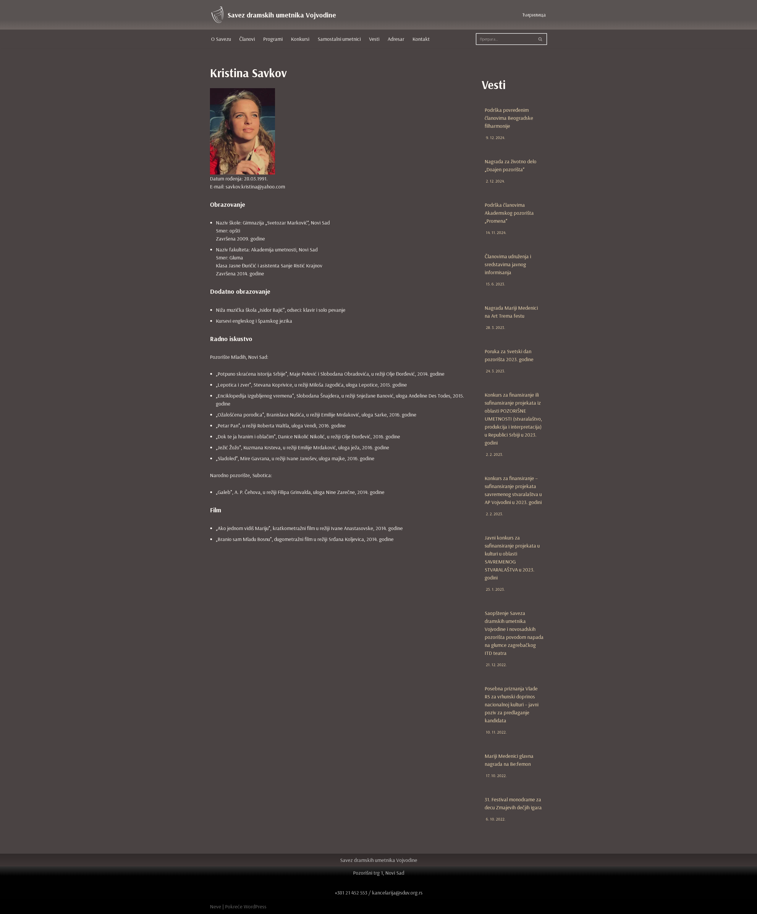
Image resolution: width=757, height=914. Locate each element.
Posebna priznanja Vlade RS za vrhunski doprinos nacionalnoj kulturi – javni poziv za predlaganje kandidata (511, 704)
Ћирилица (534, 14)
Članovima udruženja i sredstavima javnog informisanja (508, 264)
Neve (215, 906)
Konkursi (300, 38)
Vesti (374, 38)
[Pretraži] (540, 39)
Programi (273, 38)
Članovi (247, 38)
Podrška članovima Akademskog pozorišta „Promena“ (509, 212)
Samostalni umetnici (339, 38)
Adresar (396, 38)
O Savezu (221, 38)
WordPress (255, 906)
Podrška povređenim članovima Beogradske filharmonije (509, 117)
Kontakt (421, 38)
